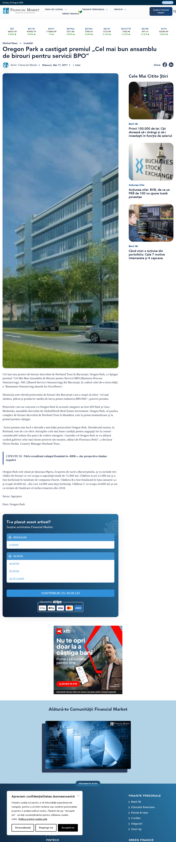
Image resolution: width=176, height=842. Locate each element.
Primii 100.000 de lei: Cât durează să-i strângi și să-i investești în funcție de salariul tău (150, 132)
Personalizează (23, 827)
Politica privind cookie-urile (32, 819)
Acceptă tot (68, 827)
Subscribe (168, 2)
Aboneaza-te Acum (88, 783)
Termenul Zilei (53, 14)
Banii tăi (133, 124)
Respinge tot (46, 827)
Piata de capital (54, 9)
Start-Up (136, 829)
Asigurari (136, 824)
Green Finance (70, 14)
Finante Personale (93, 9)
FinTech (118, 9)
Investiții (28, 43)
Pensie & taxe (139, 813)
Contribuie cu (60, 593)
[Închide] (78, 796)
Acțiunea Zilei (136, 185)
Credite (136, 818)
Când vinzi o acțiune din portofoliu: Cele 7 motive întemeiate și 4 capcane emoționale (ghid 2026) (147, 254)
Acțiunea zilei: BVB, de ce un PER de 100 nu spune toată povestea (149, 193)
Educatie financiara (143, 807)
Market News (10, 43)
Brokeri (77, 9)
